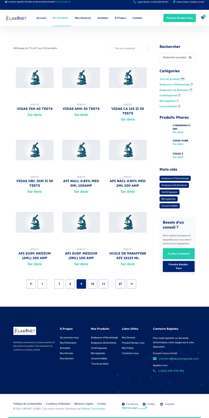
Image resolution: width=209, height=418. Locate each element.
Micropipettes (169, 100)
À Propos (120, 18)
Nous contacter (181, 253)
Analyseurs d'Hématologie (176, 84)
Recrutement (67, 358)
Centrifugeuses (170, 95)
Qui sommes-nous (69, 337)
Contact (137, 18)
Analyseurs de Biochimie (176, 90)
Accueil (41, 18)
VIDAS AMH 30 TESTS (81, 109)
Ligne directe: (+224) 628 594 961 (153, 2)
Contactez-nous (130, 353)
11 (103, 284)
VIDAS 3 (178, 153)
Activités (102, 18)
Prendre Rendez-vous (180, 18)
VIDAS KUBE (180, 140)
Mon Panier (128, 348)
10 (92, 284)
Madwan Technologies (93, 408)
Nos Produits (60, 18)
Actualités (65, 348)
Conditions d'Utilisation (58, 403)
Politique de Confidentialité (27, 403)
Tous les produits (172, 79)
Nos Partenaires (68, 342)
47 (120, 284)
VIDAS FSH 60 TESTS (35, 109)
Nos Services (83, 18)
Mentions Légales (83, 403)
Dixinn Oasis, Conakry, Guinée (190, 2)
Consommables (170, 106)
